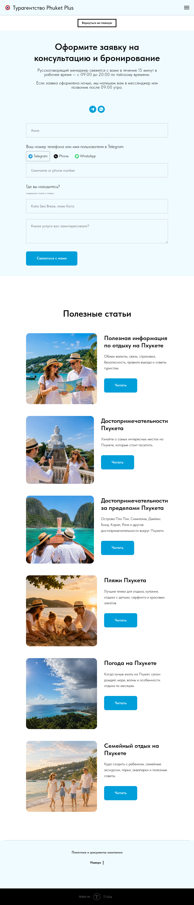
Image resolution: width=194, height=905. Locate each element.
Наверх (95, 862)
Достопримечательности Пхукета (134, 424)
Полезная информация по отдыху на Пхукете (135, 341)
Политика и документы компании (97, 852)
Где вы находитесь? (43, 186)
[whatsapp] (101, 109)
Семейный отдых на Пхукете (131, 749)
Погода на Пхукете (130, 662)
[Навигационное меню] (186, 7)
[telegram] (92, 109)
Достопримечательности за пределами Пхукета (134, 504)
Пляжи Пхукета (125, 580)
